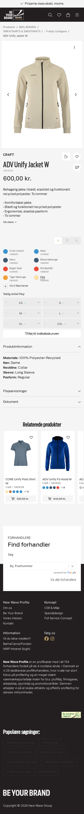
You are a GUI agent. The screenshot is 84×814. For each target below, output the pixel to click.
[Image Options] (74, 47)
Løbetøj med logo (51, 752)
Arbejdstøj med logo (20, 742)
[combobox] (10, 566)
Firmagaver (50, 742)
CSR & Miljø (51, 608)
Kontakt (8, 623)
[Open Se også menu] (77, 167)
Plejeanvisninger (15, 391)
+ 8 (63, 487)
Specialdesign (53, 613)
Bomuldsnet (47, 771)
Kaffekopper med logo (22, 762)
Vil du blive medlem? (17, 638)
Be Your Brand (13, 613)
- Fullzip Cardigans (55, 31)
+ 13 (26, 491)
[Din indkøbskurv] (68, 15)
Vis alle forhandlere (63, 579)
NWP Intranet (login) (16, 649)
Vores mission (12, 618)
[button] (42, 94)
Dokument (10, 402)
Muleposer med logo (59, 762)
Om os (7, 608)
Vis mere (8, 222)
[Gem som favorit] (59, 15)
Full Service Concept (58, 618)
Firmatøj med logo (19, 752)
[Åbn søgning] (50, 15)
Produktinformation (17, 346)
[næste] (76, 94)
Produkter (9, 27)
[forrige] (8, 94)
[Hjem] (14, 15)
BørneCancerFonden (17, 644)
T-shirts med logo (18, 771)
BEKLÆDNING (27, 27)
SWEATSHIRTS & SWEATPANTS (21, 31)
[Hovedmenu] (77, 15)
